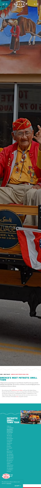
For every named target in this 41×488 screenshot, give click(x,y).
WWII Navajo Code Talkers (17, 390)
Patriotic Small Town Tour (13, 420)
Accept (17, 485)
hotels (17, 396)
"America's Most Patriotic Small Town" (10, 429)
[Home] (20, 4)
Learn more (8, 483)
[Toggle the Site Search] (35, 4)
